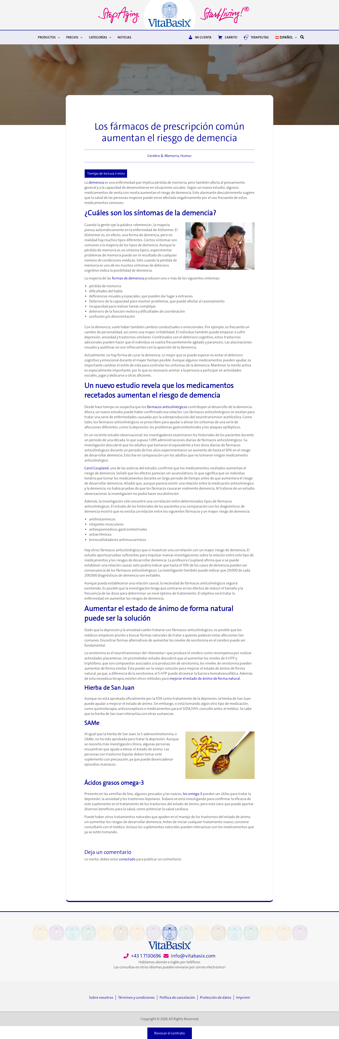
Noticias (124, 37)
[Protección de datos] (217, 997)
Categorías (98, 37)
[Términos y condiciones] (137, 997)
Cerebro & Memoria (163, 156)
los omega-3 (192, 794)
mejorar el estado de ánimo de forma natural (205, 678)
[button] (58, 37)
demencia (96, 182)
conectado (127, 859)
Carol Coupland (96, 468)
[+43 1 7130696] (142, 956)
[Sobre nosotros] (102, 997)
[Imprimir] (243, 997)
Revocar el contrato (169, 1033)
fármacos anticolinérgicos (167, 407)
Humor (186, 156)
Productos (47, 37)
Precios (72, 37)
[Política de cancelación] (178, 997)
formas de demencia (128, 278)
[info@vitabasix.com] (189, 956)
